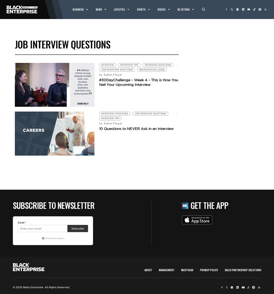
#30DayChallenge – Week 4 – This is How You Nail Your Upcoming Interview (138, 82)
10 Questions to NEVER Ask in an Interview (136, 128)
